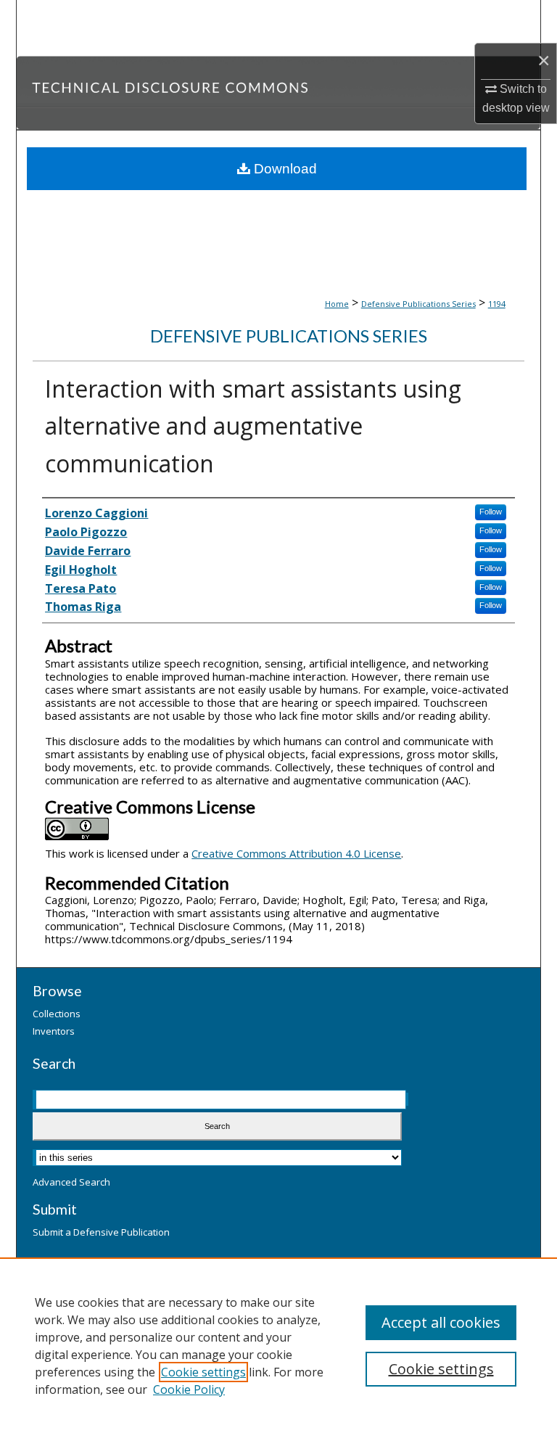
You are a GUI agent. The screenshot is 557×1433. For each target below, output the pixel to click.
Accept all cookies (440, 1322)
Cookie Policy (189, 1389)
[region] (278, 1345)
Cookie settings (203, 1372)
